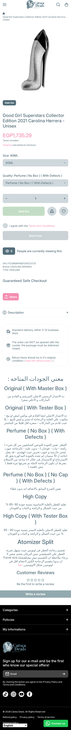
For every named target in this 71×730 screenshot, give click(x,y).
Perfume (14, 270)
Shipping (7, 145)
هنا (19, 565)
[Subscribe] (63, 674)
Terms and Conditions (14, 684)
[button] (66, 4)
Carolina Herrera (21, 266)
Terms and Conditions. (42, 225)
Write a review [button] (35, 594)
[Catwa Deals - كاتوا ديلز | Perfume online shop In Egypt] (35, 4)
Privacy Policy (50, 681)
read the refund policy (38, 360)
